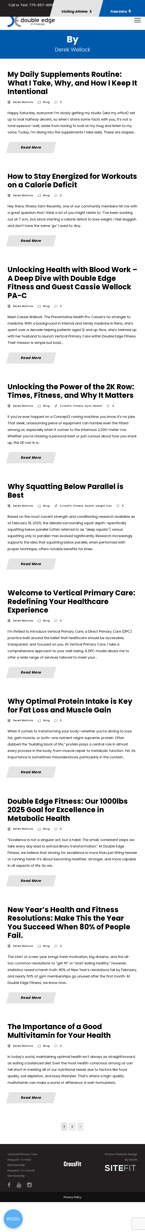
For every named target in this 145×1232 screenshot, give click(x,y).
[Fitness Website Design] (120, 1168)
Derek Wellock (23, 102)
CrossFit (66, 406)
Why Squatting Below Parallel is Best (65, 490)
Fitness (78, 406)
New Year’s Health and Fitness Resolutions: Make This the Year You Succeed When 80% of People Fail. (69, 923)
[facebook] (9, 1185)
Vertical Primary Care (22, 1154)
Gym (88, 406)
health (97, 406)
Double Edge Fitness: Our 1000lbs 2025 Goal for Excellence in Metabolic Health (68, 809)
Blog (46, 102)
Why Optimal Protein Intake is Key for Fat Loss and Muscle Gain (70, 705)
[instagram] (29, 1185)
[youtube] (19, 1185)
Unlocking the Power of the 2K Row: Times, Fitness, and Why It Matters (71, 391)
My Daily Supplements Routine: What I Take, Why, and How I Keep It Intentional (72, 83)
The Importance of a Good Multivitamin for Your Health (59, 1031)
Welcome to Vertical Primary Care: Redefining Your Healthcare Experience (71, 601)
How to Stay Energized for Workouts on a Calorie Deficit (72, 180)
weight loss (104, 506)
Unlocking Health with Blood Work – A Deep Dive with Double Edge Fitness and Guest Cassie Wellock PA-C (72, 283)
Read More (31, 147)
